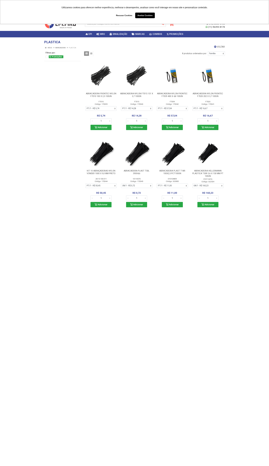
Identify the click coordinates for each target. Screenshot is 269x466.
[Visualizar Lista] (91, 53)
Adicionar (102, 127)
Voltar (220, 46)
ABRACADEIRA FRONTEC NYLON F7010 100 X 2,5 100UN (101, 94)
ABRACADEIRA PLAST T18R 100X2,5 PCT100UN (172, 172)
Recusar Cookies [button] (124, 15)
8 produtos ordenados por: (194, 53)
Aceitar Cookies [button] (145, 15)
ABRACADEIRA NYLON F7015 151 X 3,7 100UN (136, 94)
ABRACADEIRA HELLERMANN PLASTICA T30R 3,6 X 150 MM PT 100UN (207, 173)
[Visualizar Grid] (86, 53)
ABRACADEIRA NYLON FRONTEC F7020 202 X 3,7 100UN (208, 94)
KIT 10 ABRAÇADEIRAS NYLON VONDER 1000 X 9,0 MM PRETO (101, 172)
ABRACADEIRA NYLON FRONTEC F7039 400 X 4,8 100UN (172, 94)
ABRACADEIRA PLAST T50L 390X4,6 (136, 172)
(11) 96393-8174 (216, 27)
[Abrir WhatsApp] (262, 459)
